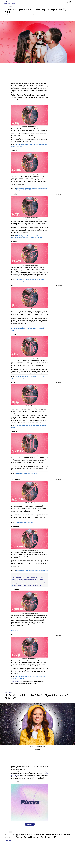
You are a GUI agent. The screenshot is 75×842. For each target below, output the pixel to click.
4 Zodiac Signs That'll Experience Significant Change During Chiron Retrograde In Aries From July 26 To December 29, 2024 (28, 328)
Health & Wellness (46, 2)
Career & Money (54, 2)
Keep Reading (30, 824)
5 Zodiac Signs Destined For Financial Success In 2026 (27, 585)
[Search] (67, 2)
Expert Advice (61, 2)
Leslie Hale (7, 701)
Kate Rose (7, 17)
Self (29, 2)
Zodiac (21, 2)
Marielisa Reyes (8, 840)
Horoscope (25, 2)
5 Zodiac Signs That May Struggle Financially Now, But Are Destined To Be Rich (28, 580)
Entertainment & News (38, 2)
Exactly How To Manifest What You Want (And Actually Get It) (29, 583)
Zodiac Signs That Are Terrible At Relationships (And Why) (28, 577)
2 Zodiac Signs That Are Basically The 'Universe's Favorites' (32, 570)
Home (6, 6)
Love (18, 2)
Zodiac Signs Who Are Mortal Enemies (26, 522)
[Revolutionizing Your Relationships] (9, 2)
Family (32, 2)
